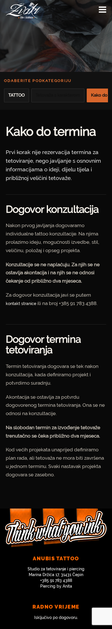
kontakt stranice (21, 303)
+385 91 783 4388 (56, 580)
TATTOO (16, 95)
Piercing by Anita (56, 586)
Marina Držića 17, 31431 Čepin (56, 574)
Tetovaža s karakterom (58, 95)
